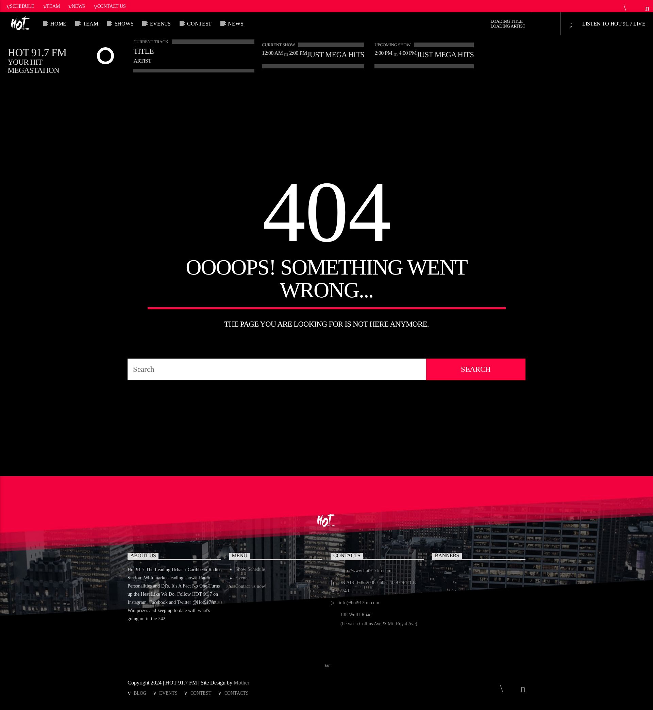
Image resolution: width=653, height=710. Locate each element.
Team (53, 6)
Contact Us (111, 6)
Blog (140, 693)
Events (160, 24)
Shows (124, 24)
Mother (242, 683)
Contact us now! (251, 586)
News (78, 6)
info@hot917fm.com (359, 602)
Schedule (22, 6)
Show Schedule (250, 569)
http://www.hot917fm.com (365, 570)
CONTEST (199, 24)
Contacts (236, 693)
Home (58, 24)
